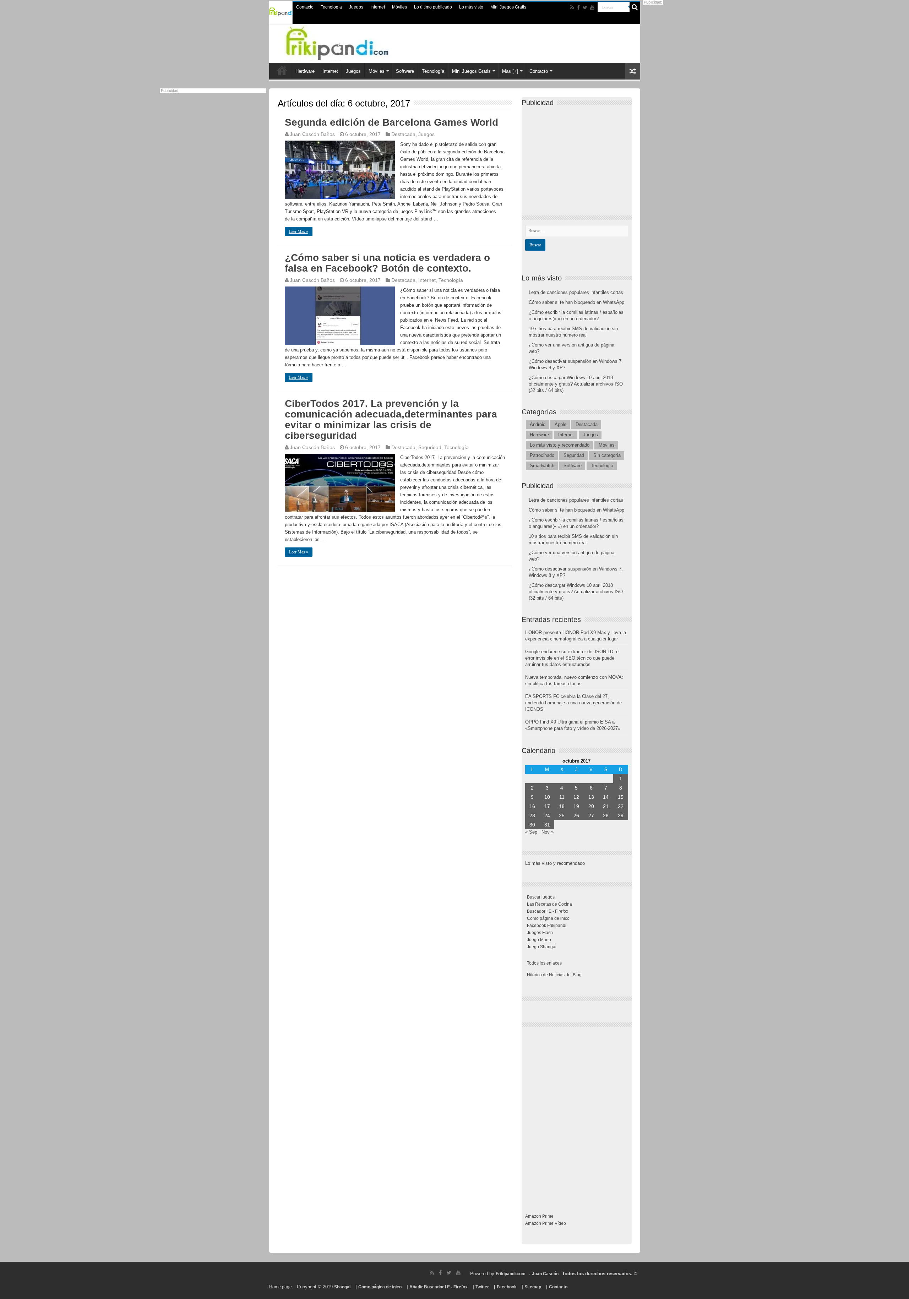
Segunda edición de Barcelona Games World (391, 122)
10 (547, 797)
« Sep (531, 832)
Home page (280, 1286)
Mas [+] (510, 71)
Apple (560, 424)
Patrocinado (542, 455)
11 (562, 797)
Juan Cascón (545, 1273)
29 (621, 815)
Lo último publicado (433, 7)
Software (405, 71)
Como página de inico (548, 918)
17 (547, 806)
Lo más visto (471, 7)
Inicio (282, 70)
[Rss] (572, 7)
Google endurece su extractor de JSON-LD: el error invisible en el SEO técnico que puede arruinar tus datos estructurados (572, 658)
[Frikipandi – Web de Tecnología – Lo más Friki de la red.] (351, 42)
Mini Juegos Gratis (508, 7)
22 (621, 806)
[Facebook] (578, 7)
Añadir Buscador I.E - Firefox (438, 1286)
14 (606, 797)
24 (547, 815)
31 (547, 825)
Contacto (305, 7)
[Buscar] (635, 7)
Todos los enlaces (544, 963)
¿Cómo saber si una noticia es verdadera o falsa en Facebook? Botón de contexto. (387, 263)
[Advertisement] (578, 154)
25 (562, 815)
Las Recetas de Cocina (549, 904)
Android (537, 424)
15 (621, 797)
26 (576, 815)
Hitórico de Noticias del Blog (554, 974)
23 (532, 815)
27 (591, 815)
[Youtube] (592, 7)
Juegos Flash (540, 932)
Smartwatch (542, 465)
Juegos (356, 7)
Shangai (342, 1286)
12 (576, 797)
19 (576, 806)
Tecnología (331, 7)
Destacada (403, 134)
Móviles (399, 7)
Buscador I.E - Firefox (547, 911)
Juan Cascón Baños (312, 134)
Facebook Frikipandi (546, 925)
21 (606, 806)
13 (591, 797)
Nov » (547, 832)
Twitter (482, 1286)
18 (562, 806)
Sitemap (532, 1286)
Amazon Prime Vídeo (545, 1223)
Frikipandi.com (511, 1273)
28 (606, 815)
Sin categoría (607, 455)
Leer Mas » (298, 231)
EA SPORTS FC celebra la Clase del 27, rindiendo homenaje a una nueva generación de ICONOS (573, 703)
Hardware (305, 71)
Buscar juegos (541, 897)
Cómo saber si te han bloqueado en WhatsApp (576, 302)
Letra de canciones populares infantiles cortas (576, 292)
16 (532, 806)
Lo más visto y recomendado (559, 445)
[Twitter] (585, 7)
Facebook (507, 1286)
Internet (377, 7)
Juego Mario (539, 939)
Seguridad (429, 447)
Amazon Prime (539, 1216)
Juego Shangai (541, 946)
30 (532, 825)
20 (591, 806)
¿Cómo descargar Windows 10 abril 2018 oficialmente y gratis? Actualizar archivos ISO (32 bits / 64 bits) (576, 384)
